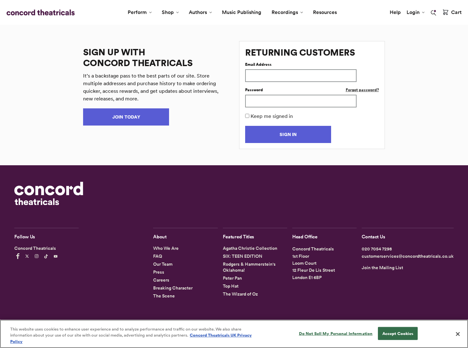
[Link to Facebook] (18, 256)
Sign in (288, 134)
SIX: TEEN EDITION (242, 256)
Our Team (163, 264)
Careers (161, 280)
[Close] (458, 334)
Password (254, 90)
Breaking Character (173, 287)
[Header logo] (39, 12)
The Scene (164, 295)
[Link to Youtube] (56, 256)
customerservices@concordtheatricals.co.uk (408, 256)
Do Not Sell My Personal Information (336, 333)
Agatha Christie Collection (250, 248)
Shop (168, 12)
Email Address (258, 64)
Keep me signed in (272, 116)
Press (158, 272)
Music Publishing (241, 12)
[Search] (433, 13)
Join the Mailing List (382, 267)
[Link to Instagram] (37, 256)
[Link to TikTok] (47, 256)
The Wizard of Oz (240, 294)
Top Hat (230, 286)
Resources (325, 12)
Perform (137, 12)
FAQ (157, 256)
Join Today (126, 116)
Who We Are (166, 248)
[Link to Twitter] (28, 256)
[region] (234, 334)
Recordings (285, 12)
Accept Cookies (398, 333)
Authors (198, 12)
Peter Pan (232, 278)
